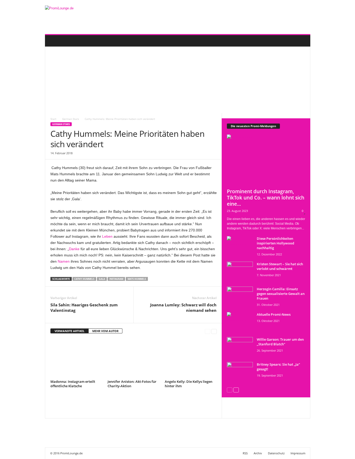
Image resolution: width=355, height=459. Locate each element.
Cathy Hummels (84, 279)
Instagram (116, 279)
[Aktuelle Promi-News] (240, 322)
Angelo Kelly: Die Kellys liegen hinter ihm (188, 383)
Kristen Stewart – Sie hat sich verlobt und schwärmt (280, 266)
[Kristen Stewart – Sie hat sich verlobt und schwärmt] (240, 271)
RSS (245, 453)
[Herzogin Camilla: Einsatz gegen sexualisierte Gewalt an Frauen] (240, 296)
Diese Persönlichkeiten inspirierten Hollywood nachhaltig (275, 243)
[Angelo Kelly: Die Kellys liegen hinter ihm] (191, 358)
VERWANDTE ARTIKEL (69, 331)
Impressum (298, 453)
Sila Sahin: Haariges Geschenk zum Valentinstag (84, 307)
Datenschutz (276, 453)
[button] (302, 41)
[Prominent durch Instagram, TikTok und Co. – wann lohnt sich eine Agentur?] (266, 159)
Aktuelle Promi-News (274, 314)
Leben (107, 236)
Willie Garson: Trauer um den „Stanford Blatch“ (280, 341)
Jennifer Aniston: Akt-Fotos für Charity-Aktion (132, 383)
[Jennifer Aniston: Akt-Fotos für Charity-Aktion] (134, 358)
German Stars (61, 124)
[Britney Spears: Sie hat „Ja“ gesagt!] (240, 372)
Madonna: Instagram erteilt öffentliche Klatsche (72, 383)
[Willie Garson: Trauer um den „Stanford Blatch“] (240, 347)
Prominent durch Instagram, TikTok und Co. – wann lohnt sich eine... (265, 197)
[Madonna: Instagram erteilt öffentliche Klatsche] (76, 358)
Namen (64, 261)
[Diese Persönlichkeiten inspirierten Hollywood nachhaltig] (240, 246)
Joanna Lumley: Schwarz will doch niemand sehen (183, 307)
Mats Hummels (137, 279)
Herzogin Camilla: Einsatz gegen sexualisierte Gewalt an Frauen (281, 294)
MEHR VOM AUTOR (105, 331)
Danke (74, 249)
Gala (102, 279)
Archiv (258, 453)
